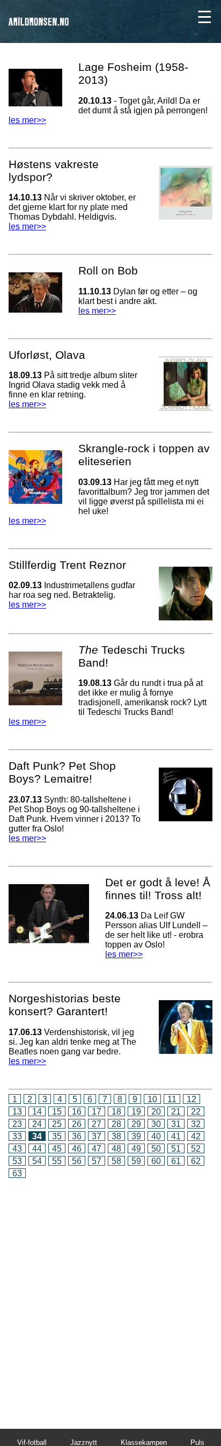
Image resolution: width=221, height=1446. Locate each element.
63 (17, 1173)
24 (37, 1124)
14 (37, 1111)
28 (116, 1124)
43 (17, 1148)
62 (196, 1161)
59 (136, 1161)
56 (77, 1161)
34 (37, 1136)
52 (196, 1148)
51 (176, 1148)
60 (156, 1161)
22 (196, 1111)
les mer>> (27, 120)
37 (96, 1136)
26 (77, 1124)
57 (96, 1161)
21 (176, 1111)
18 (116, 1111)
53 (17, 1161)
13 (17, 1111)
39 (136, 1136)
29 (136, 1124)
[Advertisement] (110, 1296)
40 (156, 1136)
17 (96, 1111)
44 (37, 1148)
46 (77, 1148)
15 (57, 1111)
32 (196, 1124)
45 (57, 1148)
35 (57, 1136)
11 (171, 1099)
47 (96, 1148)
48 (116, 1148)
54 (37, 1161)
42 (196, 1136)
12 (191, 1099)
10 (152, 1099)
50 (156, 1148)
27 (96, 1124)
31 (176, 1124)
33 (17, 1136)
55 (57, 1161)
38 (116, 1136)
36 (77, 1136)
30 (156, 1124)
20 (156, 1111)
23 (17, 1124)
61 (176, 1161)
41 (176, 1136)
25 (57, 1124)
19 (136, 1111)
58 (116, 1161)
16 (77, 1111)
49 (136, 1148)
